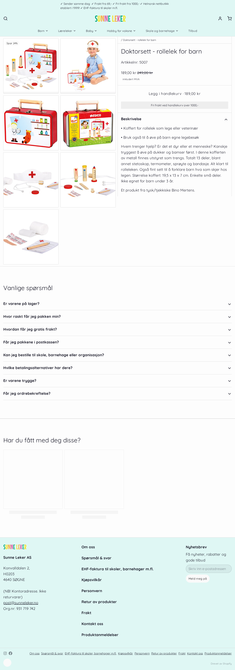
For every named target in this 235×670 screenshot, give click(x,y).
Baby (89, 31)
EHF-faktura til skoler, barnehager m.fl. (117, 569)
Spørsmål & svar (96, 558)
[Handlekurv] (228, 18)
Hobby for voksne (119, 31)
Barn (41, 31)
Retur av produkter (99, 601)
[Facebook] (10, 653)
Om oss (88, 547)
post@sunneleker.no (20, 602)
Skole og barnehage (160, 31)
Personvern (92, 590)
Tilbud (192, 31)
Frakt (86, 612)
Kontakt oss (92, 623)
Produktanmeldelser (100, 634)
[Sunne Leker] (110, 18)
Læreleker (65, 31)
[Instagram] (5, 653)
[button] (174, 93)
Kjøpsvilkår (92, 579)
